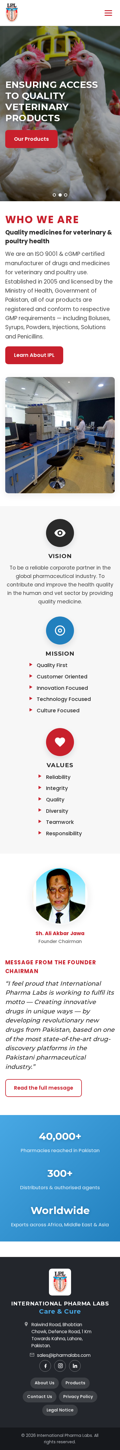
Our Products (31, 139)
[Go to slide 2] (60, 195)
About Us (44, 1383)
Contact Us (39, 1396)
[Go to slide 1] (54, 195)
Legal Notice (60, 1410)
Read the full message (43, 1087)
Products (75, 1383)
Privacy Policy (78, 1396)
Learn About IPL (34, 355)
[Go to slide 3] (65, 195)
